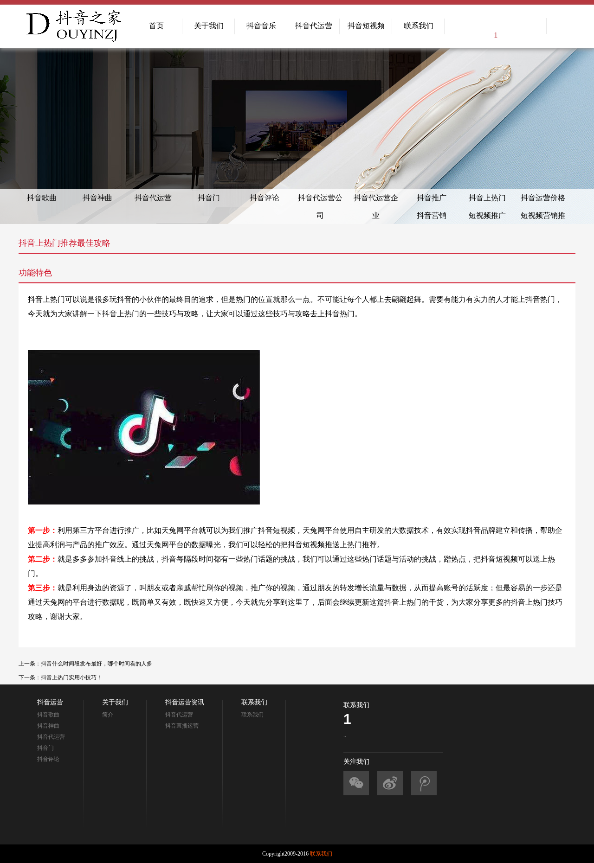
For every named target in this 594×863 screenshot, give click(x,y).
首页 (156, 26)
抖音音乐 (261, 26)
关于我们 (209, 26)
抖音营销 (431, 215)
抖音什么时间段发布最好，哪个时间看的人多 (96, 663)
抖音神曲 (97, 198)
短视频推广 (487, 215)
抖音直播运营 (182, 725)
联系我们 (418, 26)
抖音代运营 (313, 26)
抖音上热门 (487, 198)
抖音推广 (431, 198)
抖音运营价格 (543, 198)
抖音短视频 (366, 26)
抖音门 (209, 198)
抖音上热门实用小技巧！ (71, 677)
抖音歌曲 (42, 198)
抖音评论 (264, 198)
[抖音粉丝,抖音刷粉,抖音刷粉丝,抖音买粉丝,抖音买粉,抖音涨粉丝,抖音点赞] (356, 783)
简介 (107, 714)
